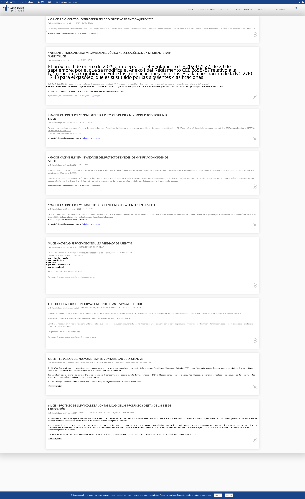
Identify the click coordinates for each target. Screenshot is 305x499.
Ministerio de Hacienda (113, 490)
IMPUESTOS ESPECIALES (120, 308)
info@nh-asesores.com (86, 337)
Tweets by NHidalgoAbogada (164, 480)
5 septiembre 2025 (72, 23)
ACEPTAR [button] (229, 495)
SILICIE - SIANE (87, 23)
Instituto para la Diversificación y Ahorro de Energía (126, 487)
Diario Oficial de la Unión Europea (118, 483)
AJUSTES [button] (218, 495)
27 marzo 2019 (71, 413)
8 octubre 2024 (71, 165)
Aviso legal (52, 483)
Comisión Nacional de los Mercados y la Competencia (126, 474)
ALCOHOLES (84, 362)
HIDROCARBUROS (85, 247)
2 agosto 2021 (70, 247)
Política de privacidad (65, 483)
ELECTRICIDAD (95, 362)
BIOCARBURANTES (88, 308)
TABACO (151, 362)
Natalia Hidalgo (56, 23)
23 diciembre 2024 (72, 60)
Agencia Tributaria (111, 467)
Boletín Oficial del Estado (114, 471)
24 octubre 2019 (71, 363)
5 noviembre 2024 (72, 123)
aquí (209, 495)
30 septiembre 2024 (73, 209)
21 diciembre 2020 (72, 308)
